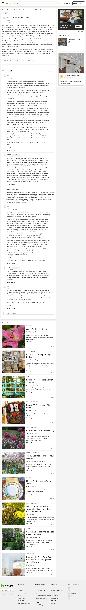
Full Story (29, 341)
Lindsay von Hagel (33, 360)
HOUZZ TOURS (30, 351)
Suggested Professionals (57, 593)
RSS (72, 598)
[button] (3, 3)
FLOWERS (29, 326)
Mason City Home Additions (19, 201)
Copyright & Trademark (24, 603)
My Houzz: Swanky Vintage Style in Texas (38, 355)
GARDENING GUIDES (32, 427)
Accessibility (54, 595)
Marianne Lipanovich (34, 537)
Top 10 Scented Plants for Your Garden (40, 457)
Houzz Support (55, 598)
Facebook (73, 593)
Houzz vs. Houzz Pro (40, 590)
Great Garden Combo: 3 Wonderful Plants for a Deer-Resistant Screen (39, 509)
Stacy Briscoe (32, 486)
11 (53, 397)
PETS (27, 528)
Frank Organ (31, 382)
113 (53, 473)
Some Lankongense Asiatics (36, 260)
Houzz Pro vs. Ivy (39, 593)
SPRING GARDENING (32, 452)
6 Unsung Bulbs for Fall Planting (40, 430)
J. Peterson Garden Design (36, 332)
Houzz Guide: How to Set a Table (38, 482)
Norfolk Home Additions (21, 199)
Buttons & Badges (39, 605)
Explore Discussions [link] (7, 10)
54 (53, 574)
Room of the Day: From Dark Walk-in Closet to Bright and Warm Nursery (39, 559)
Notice (24, 593)
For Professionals (39, 588)
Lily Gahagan (32, 410)
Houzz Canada (55, 588)
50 (53, 448)
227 (53, 498)
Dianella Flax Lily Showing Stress (74, 40)
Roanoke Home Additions (35, 199)
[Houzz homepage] (6, 3)
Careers (20, 590)
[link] (73, 77)
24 (53, 346)
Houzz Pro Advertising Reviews (43, 595)
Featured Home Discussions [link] (21, 10)
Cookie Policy (21, 598)
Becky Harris (32, 565)
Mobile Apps (21, 600)
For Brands (37, 602)
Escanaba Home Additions (34, 201)
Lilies (5, 13)
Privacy (20, 593)
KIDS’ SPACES (30, 554)
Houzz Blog (74, 588)
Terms (19, 595)
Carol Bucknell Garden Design (37, 461)
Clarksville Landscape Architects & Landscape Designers (20, 192)
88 (53, 524)
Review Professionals (57, 590)
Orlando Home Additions (37, 197)
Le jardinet (31, 514)
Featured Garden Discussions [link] (38, 10)
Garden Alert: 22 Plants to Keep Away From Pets (40, 533)
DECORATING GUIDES (32, 402)
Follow (31, 61)
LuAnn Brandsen (33, 433)
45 (53, 549)
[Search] (11, 3)
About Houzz (21, 588)
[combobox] (35, 3)
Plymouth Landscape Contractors (22, 197)
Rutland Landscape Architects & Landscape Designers (33, 194)
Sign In (53, 603)
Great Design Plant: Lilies (37, 329)
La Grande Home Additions (19, 202)
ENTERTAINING (30, 478)
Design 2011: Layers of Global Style (39, 406)
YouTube (73, 596)
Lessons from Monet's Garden (39, 380)
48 (53, 372)
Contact (53, 600)
